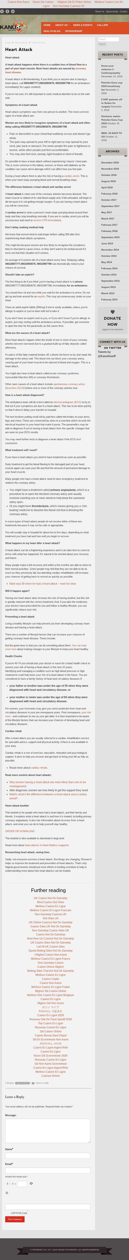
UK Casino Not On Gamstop (50, 898)
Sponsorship (112, 11)
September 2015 (110, 237)
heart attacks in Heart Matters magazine (47, 845)
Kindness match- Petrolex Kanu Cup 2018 (112, 120)
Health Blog (52, 31)
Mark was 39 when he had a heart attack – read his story (42, 583)
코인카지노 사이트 (50, 1043)
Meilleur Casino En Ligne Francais (50, 910)
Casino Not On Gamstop (50, 934)
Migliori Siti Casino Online (50, 991)
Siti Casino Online (50, 1031)
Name (9, 1149)
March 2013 (107, 293)
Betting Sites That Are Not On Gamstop (50, 970)
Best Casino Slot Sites (50, 902)
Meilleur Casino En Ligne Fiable (50, 987)
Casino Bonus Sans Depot (51, 1035)
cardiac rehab (39, 767)
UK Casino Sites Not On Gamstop (50, 942)
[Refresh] (20, 1193)
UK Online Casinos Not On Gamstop (50, 922)
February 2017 (109, 224)
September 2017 (110, 206)
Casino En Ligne (51, 999)
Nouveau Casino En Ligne (50, 1027)
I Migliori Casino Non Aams (50, 954)
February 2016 (109, 231)
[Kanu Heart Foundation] (19, 27)
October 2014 (109, 256)
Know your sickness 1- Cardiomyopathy (110, 69)
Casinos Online (50, 1075)
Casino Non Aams (50, 983)
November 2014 (110, 249)
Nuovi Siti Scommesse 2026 (51, 1055)
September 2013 (110, 280)
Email (9, 1164)
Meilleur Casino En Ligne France (50, 958)
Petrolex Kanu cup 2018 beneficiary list (111, 86)
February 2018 (109, 193)
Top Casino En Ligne (50, 1023)
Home (47, 25)
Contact (123, 11)
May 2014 (106, 262)
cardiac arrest (71, 175)
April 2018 (107, 187)
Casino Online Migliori (50, 966)
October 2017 (109, 200)
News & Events (82, 25)
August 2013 (108, 287)
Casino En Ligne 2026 (50, 1015)
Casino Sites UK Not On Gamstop (50, 926)
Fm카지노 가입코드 (50, 1011)
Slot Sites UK (51, 918)
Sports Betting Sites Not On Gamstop (51, 950)
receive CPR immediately (47, 220)
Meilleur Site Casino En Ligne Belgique (50, 995)
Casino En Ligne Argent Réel (50, 1047)
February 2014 (109, 268)
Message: (10, 1115)
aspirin (41, 296)
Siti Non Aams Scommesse (50, 1063)
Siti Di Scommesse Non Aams (51, 1039)
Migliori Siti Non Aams (50, 1003)
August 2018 (108, 181)
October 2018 (109, 175)
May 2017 (106, 212)
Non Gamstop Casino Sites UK (50, 930)
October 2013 (109, 274)
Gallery (102, 25)
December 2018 (110, 162)
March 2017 (107, 218)
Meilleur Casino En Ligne (50, 906)
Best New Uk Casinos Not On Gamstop (50, 938)
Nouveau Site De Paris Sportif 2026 (50, 1019)
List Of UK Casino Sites (51, 946)
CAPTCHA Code (19, 1213)
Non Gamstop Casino (50, 962)
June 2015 (107, 243)
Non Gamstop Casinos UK (68, 6)
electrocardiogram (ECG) (67, 402)
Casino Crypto (50, 978)
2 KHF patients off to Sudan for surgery (111, 103)
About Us (99, 11)
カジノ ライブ (50, 1007)
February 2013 (109, 299)
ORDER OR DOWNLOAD (20, 831)
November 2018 (110, 168)
